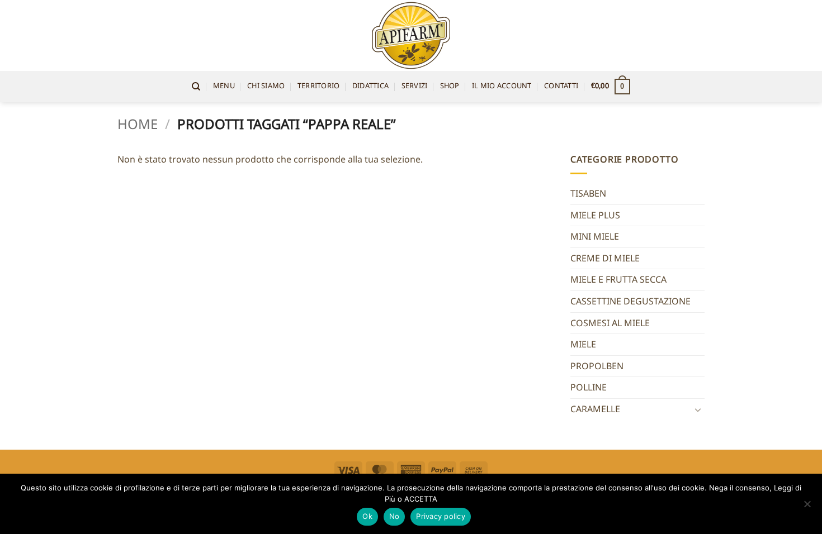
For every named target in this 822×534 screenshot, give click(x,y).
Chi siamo (266, 86)
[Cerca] (196, 86)
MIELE (583, 344)
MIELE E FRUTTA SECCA (618, 279)
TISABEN (588, 193)
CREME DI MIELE (605, 258)
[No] (807, 507)
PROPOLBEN (596, 366)
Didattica (370, 86)
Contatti (561, 86)
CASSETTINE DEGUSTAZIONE (630, 301)
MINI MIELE (594, 236)
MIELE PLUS (595, 215)
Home (137, 124)
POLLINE (588, 387)
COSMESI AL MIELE (610, 323)
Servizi (414, 86)
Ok (367, 516)
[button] (610, 86)
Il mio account (502, 86)
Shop (450, 86)
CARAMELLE (595, 409)
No (394, 516)
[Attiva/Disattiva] (698, 409)
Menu (224, 86)
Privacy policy (440, 516)
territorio (318, 86)
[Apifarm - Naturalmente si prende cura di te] (411, 35)
